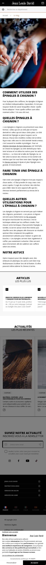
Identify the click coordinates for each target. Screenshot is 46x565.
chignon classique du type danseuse (17, 146)
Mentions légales (10, 525)
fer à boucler (31, 217)
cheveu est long (10, 162)
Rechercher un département (17, 9)
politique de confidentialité (13, 530)
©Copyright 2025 (10, 520)
